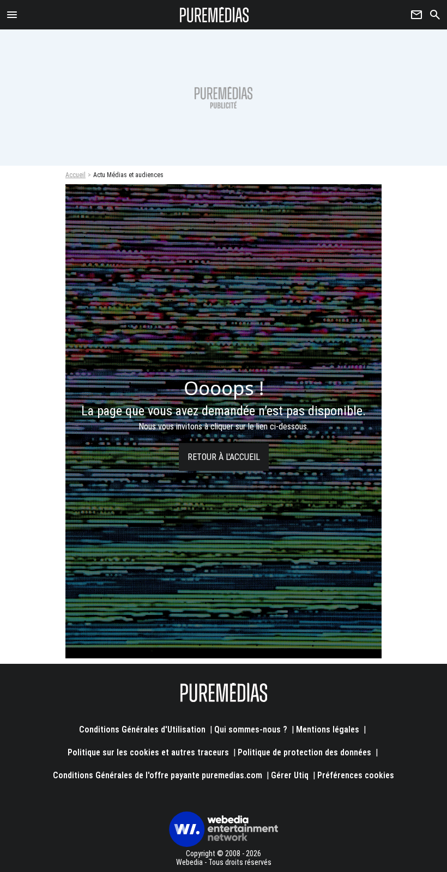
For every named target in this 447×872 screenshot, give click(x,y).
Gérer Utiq (290, 775)
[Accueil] (214, 14)
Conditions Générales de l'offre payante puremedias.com (157, 775)
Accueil (75, 175)
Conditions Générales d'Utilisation (142, 729)
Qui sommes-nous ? (250, 729)
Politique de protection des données (304, 752)
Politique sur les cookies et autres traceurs (148, 752)
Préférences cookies (355, 775)
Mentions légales (327, 729)
